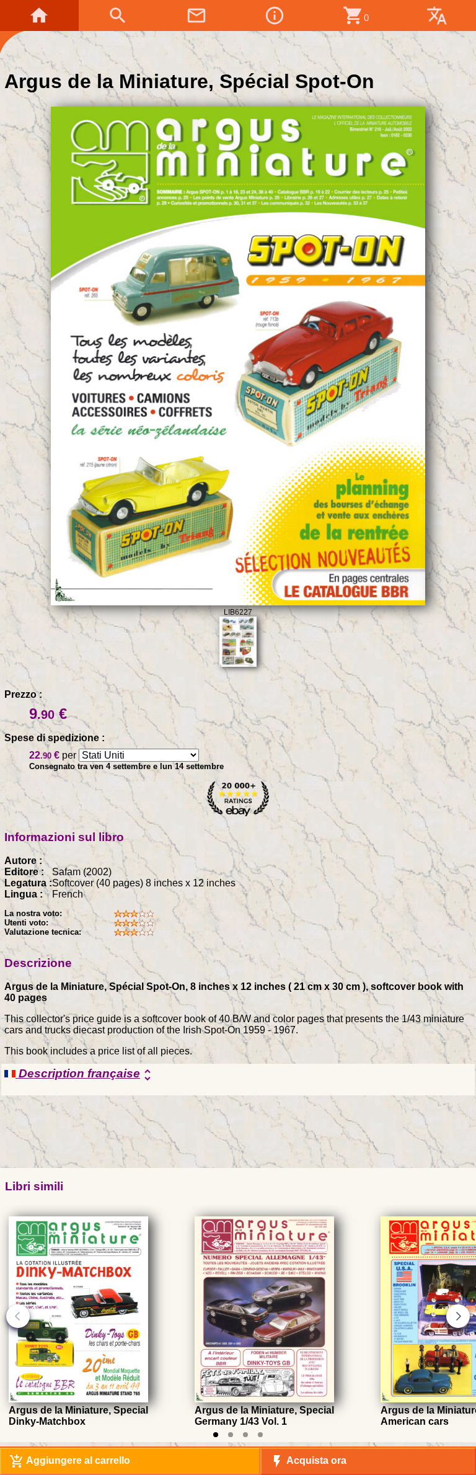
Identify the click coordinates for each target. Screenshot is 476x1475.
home (39, 15)
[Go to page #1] (215, 1434)
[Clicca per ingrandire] (238, 602)
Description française (85, 1074)
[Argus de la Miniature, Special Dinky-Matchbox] (78, 1399)
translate (436, 15)
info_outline (274, 15)
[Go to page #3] (245, 1434)
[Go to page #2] (230, 1434)
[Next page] (458, 1316)
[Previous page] (18, 1316)
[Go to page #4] (260, 1434)
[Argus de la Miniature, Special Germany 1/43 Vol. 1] (264, 1399)
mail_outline (196, 15)
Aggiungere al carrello (69, 1461)
